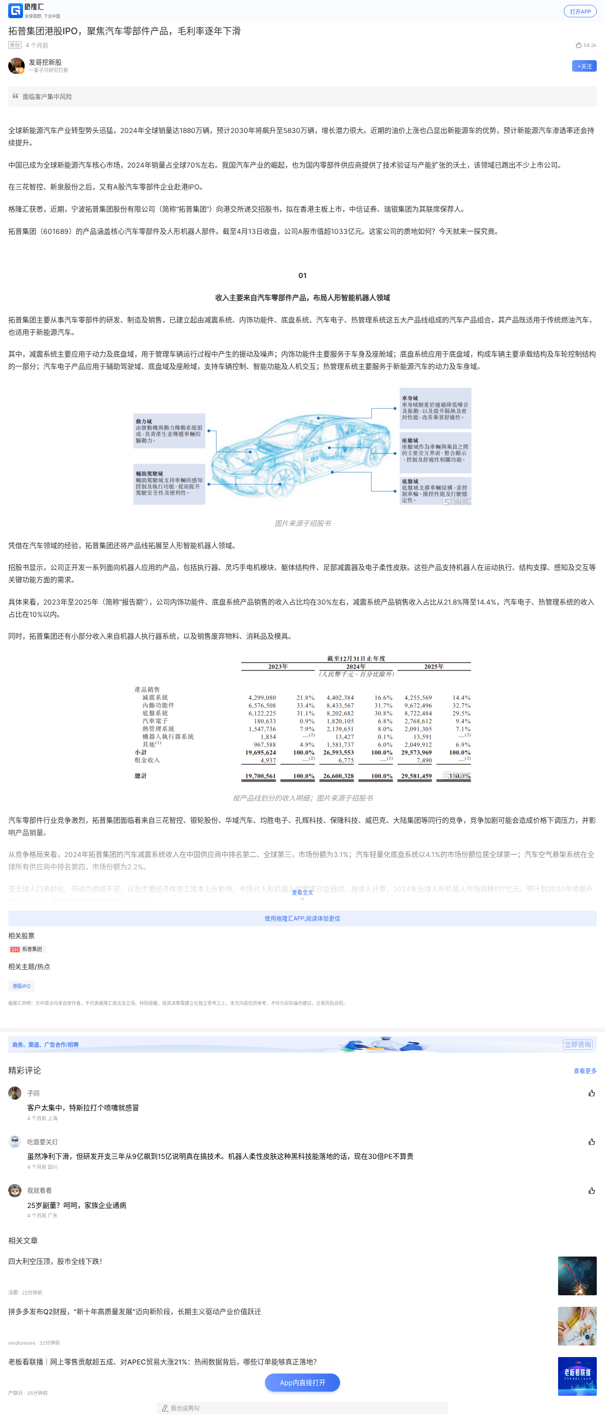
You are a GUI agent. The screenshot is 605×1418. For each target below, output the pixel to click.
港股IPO (21, 986)
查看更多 (585, 1071)
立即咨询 (578, 1044)
